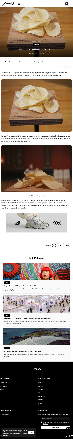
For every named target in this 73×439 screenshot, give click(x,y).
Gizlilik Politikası (4, 414)
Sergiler (40, 386)
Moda (40, 403)
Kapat (31, 432)
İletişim (2, 389)
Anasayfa (7, 62)
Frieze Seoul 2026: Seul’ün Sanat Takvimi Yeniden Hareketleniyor (27, 318)
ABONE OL (55, 427)
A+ (68, 67)
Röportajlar (41, 396)
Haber (14, 62)
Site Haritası (3, 386)
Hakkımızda (3, 383)
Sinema (40, 393)
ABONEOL (68, 429)
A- (60, 67)
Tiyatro (40, 389)
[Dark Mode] (66, 3)
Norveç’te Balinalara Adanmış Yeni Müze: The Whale (23, 351)
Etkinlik (40, 400)
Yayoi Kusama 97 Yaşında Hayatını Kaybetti (20, 286)
